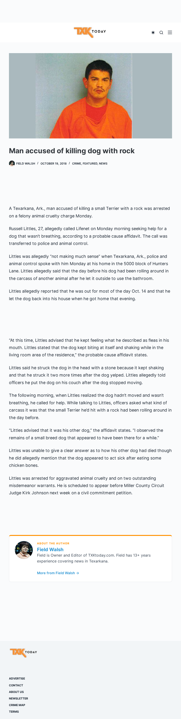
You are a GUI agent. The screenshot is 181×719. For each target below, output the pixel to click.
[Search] (161, 32)
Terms (14, 711)
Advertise (17, 678)
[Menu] (170, 32)
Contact (16, 685)
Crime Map (17, 705)
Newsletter (18, 698)
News (103, 163)
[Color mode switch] (153, 32)
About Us (16, 692)
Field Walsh (50, 549)
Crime (76, 163)
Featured (90, 163)
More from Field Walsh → (58, 573)
